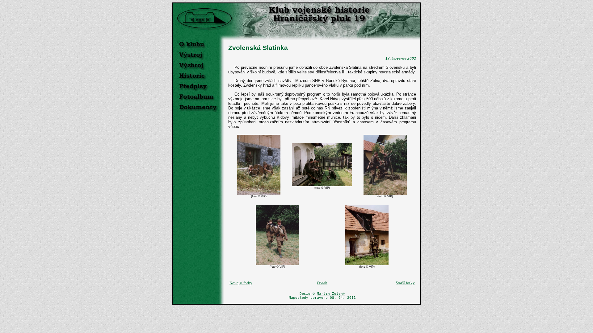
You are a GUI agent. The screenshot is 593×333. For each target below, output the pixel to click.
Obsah (322, 283)
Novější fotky (240, 283)
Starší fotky (405, 283)
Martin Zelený (331, 294)
